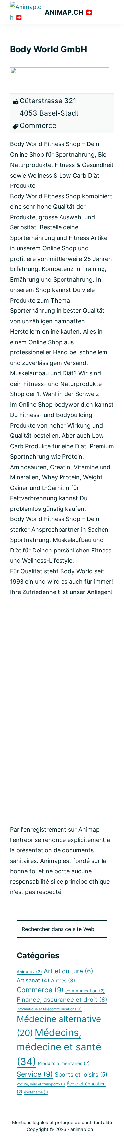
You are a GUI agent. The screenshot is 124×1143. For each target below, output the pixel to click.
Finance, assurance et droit (62, 999)
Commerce (40, 989)
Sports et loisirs (81, 1074)
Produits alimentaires (64, 1063)
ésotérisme (36, 1092)
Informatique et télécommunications (49, 1009)
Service (35, 1074)
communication (85, 990)
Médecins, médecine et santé (59, 1047)
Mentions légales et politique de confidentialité (62, 1122)
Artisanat (33, 980)
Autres (63, 980)
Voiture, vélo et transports (41, 1084)
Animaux (29, 971)
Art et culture (68, 971)
